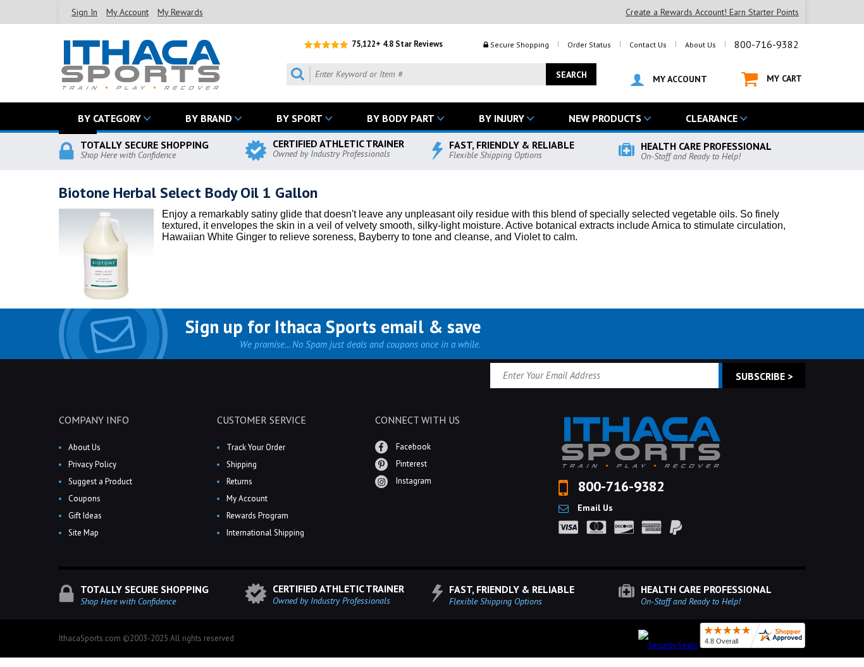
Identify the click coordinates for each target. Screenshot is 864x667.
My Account (127, 12)
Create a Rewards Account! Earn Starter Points (712, 12)
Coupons (84, 498)
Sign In (84, 12)
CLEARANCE (711, 118)
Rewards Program (257, 515)
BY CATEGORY (109, 118)
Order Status (589, 44)
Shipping (241, 464)
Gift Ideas (85, 515)
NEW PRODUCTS (605, 118)
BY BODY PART (401, 118)
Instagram (412, 480)
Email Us (594, 507)
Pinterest (410, 463)
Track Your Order (255, 447)
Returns (239, 481)
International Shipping (265, 532)
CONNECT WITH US (417, 419)
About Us (700, 44)
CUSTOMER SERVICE (261, 419)
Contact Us (648, 44)
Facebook (412, 446)
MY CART (783, 78)
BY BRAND (208, 118)
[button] (863, 666)
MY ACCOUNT (678, 79)
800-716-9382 (766, 44)
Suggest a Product (100, 481)
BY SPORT (299, 118)
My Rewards (180, 12)
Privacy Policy (92, 464)
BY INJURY (501, 118)
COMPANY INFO (94, 419)
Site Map (83, 532)
